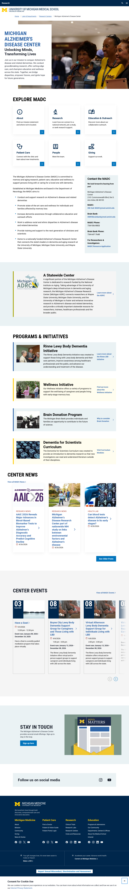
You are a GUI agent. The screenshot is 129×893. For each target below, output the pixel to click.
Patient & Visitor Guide (50, 828)
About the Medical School (97, 834)
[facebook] (16, 842)
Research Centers (72, 831)
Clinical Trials (70, 824)
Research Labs (71, 828)
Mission (17, 828)
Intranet (90, 837)
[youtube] (109, 780)
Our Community (93, 828)
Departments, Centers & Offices (99, 831)
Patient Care (49, 820)
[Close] (124, 881)
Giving (17, 834)
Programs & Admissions (96, 824)
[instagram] (100, 780)
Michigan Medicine (25, 820)
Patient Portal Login (49, 831)
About (17, 824)
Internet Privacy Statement (21, 888)
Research (71, 820)
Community (19, 831)
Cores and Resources (73, 834)
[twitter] (24, 842)
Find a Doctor (47, 824)
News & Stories (20, 837)
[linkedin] (75, 842)
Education (93, 820)
